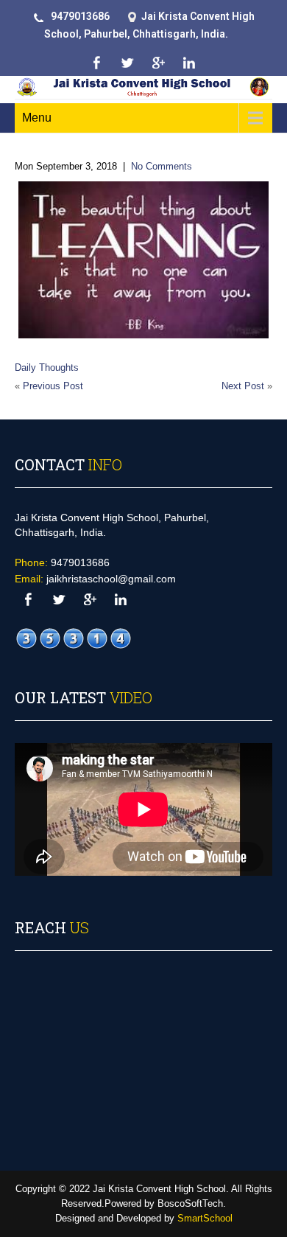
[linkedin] (189, 63)
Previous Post (53, 385)
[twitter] (127, 63)
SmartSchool (205, 1218)
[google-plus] (158, 63)
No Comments (161, 166)
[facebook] (96, 63)
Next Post (243, 385)
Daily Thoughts (47, 367)
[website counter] (73, 638)
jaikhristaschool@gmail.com (111, 579)
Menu (37, 117)
